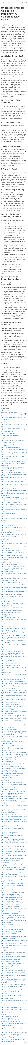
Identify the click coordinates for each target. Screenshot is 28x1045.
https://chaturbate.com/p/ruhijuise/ (11, 782)
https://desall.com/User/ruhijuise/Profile (12, 943)
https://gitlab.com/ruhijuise (9, 729)
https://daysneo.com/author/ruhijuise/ (12, 508)
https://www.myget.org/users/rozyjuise (12, 594)
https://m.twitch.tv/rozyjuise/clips (11, 1007)
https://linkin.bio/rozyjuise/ (9, 997)
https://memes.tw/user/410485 (10, 617)
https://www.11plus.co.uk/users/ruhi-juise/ (13, 791)
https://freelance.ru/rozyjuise (9, 513)
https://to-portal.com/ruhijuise (10, 497)
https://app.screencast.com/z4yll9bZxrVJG (13, 850)
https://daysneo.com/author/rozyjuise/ (12, 694)
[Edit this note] (26, 2)
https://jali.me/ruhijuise (8, 993)
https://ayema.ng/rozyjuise (9, 525)
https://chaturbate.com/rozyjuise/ (11, 663)
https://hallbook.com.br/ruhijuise (10, 814)
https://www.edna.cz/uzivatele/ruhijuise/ (13, 809)
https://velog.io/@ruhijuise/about (11, 582)
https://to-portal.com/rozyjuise (10, 550)
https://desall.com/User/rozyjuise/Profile (13, 681)
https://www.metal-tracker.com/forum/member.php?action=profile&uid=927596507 (10, 1019)
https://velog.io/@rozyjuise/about (11, 502)
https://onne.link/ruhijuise (8, 1027)
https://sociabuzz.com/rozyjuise (10, 825)
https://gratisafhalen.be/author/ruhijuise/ (13, 766)
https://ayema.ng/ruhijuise (8, 727)
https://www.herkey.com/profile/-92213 (12, 472)
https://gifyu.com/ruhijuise (9, 933)
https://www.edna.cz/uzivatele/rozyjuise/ (13, 635)
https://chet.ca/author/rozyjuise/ (10, 906)
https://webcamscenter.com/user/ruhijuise (13, 935)
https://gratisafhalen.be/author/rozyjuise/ (13, 896)
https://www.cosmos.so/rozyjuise (11, 995)
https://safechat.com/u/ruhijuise (10, 577)
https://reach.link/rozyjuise (9, 761)
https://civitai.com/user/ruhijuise (10, 447)
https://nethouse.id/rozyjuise (9, 772)
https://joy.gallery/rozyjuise (9, 924)
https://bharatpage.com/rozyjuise (11, 796)
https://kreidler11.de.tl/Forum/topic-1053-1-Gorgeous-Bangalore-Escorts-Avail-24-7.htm (14, 869)
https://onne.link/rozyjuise (8, 488)
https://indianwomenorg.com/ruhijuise (12, 706)
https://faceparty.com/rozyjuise (10, 704)
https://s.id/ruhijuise (7, 968)
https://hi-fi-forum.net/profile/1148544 (12, 715)
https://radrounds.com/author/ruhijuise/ (12, 665)
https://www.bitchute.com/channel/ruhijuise (14, 834)
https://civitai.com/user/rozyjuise (11, 702)
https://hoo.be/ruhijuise (8, 630)
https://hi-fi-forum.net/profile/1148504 (12, 846)
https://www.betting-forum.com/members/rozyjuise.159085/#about (14, 573)
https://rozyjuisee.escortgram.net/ (11, 931)
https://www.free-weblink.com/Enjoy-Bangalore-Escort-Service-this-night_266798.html (12, 775)
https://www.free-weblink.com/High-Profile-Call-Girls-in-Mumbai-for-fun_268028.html (12, 612)
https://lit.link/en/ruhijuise (8, 470)
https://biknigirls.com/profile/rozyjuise (12, 915)
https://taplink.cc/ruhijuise (9, 759)
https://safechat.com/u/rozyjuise (10, 904)
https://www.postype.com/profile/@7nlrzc (13, 718)
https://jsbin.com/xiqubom (9, 616)
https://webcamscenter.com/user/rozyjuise (13, 970)
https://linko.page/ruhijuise (9, 541)
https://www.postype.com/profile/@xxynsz (13, 731)
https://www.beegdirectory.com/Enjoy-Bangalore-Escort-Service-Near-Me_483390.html (12, 860)
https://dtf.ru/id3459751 (8, 966)
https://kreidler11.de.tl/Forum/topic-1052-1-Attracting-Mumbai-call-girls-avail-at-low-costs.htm (14, 980)
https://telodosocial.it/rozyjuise (10, 710)
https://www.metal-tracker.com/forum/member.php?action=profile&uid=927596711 (10, 959)
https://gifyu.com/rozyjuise (9, 564)
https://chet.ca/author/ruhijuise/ (10, 708)
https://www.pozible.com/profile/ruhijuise (13, 819)
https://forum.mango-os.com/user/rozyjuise (14, 754)
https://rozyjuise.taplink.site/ (9, 832)
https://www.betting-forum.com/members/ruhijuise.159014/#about (14, 1000)
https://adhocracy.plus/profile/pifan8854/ (13, 883)
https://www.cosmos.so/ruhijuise (10, 717)
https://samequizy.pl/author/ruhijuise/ (12, 929)
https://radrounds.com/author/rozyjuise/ (13, 768)
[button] (25, 1042)
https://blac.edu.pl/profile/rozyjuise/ (11, 555)
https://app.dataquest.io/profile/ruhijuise (13, 956)
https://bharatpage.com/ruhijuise (10, 428)
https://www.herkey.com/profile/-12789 (12, 651)
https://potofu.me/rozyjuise (9, 770)
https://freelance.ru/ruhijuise (9, 1016)
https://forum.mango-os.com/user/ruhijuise (13, 752)
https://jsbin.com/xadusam (9, 874)
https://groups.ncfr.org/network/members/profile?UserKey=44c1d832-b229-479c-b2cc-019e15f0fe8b (13, 986)
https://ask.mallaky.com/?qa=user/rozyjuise (14, 826)
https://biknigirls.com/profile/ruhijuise (12, 873)
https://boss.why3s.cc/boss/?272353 (12, 848)
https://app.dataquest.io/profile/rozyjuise (13, 628)
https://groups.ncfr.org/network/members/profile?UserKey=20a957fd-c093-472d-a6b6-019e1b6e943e (13, 741)
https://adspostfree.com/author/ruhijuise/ (13, 566)
